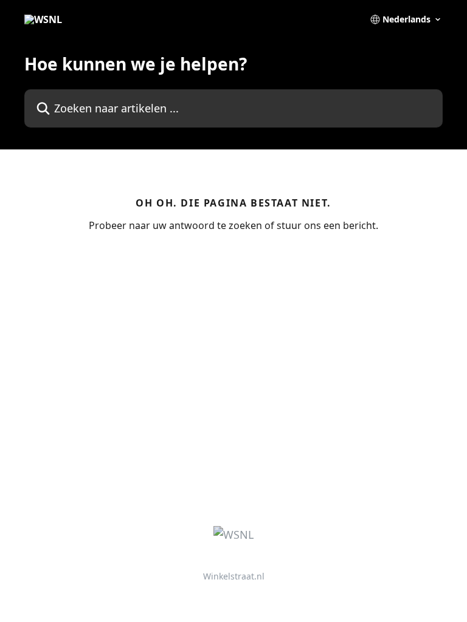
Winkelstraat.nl (234, 576)
